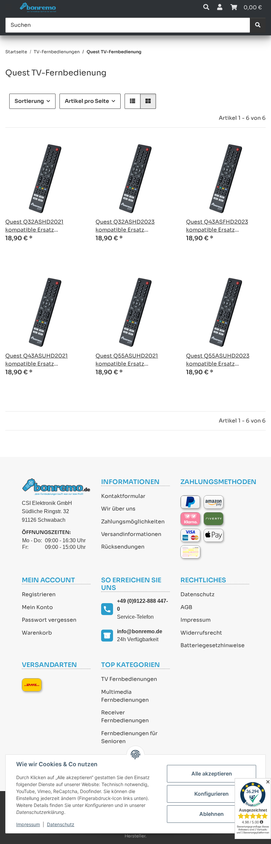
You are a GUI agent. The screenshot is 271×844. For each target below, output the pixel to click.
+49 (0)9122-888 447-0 (142, 605)
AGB (186, 607)
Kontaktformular (123, 496)
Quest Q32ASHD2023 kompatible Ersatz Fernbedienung (125, 226)
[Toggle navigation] (8, 4)
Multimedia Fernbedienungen (125, 696)
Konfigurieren (211, 793)
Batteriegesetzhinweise (212, 645)
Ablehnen (211, 814)
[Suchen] (258, 25)
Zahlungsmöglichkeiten (133, 521)
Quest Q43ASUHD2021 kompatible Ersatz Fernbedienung (36, 360)
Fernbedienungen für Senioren (129, 737)
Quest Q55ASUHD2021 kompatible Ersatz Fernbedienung (127, 360)
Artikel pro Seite (87, 101)
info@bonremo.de (139, 631)
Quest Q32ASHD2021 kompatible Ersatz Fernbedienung (34, 226)
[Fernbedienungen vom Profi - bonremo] (40, 7)
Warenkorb (37, 632)
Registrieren (39, 594)
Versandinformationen (131, 534)
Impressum (195, 619)
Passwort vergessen (49, 619)
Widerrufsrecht (201, 632)
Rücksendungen (122, 546)
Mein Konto (37, 607)
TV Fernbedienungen (129, 679)
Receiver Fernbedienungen (125, 716)
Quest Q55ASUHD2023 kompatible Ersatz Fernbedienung (218, 360)
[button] (206, 7)
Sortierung (29, 101)
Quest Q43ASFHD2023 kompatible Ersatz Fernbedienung (217, 226)
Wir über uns (118, 508)
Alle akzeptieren (211, 773)
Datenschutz (197, 594)
